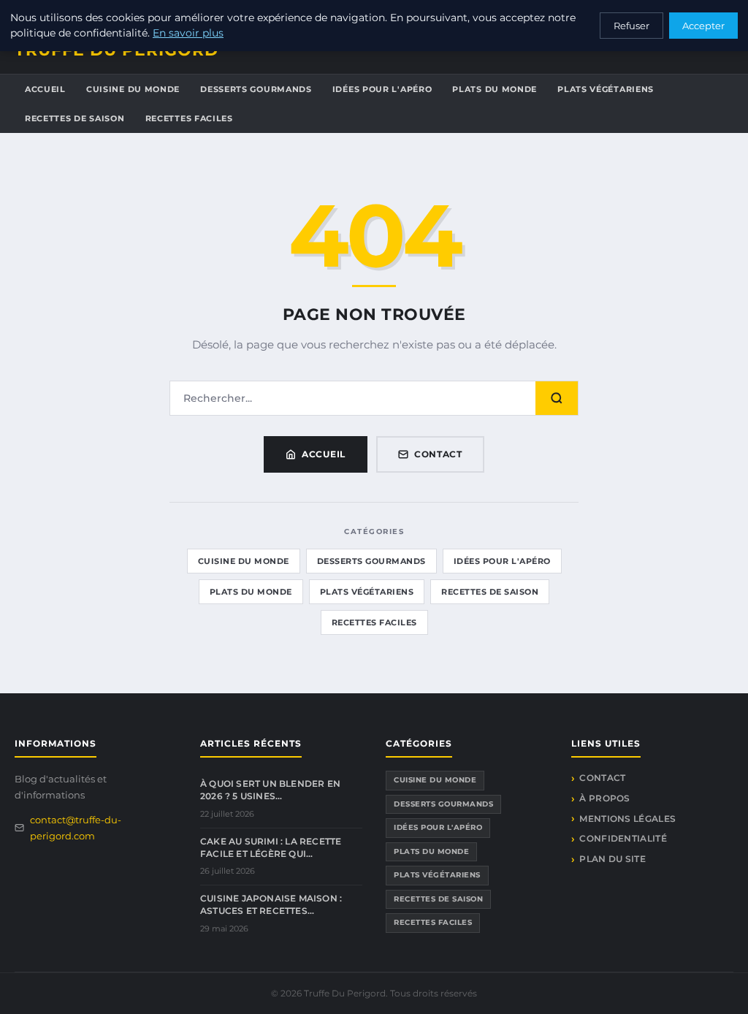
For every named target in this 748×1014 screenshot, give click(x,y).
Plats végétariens (605, 89)
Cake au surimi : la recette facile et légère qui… (270, 847)
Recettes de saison (75, 118)
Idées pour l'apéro (382, 89)
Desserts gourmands (256, 89)
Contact (438, 454)
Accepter (703, 25)
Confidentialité (623, 838)
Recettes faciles (189, 118)
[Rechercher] (556, 398)
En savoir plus (188, 32)
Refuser (631, 25)
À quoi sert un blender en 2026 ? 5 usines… (270, 789)
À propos (604, 798)
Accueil (45, 89)
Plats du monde (494, 89)
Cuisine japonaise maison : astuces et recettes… (271, 904)
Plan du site (612, 858)
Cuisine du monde (133, 89)
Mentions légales (627, 818)
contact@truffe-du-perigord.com (75, 828)
